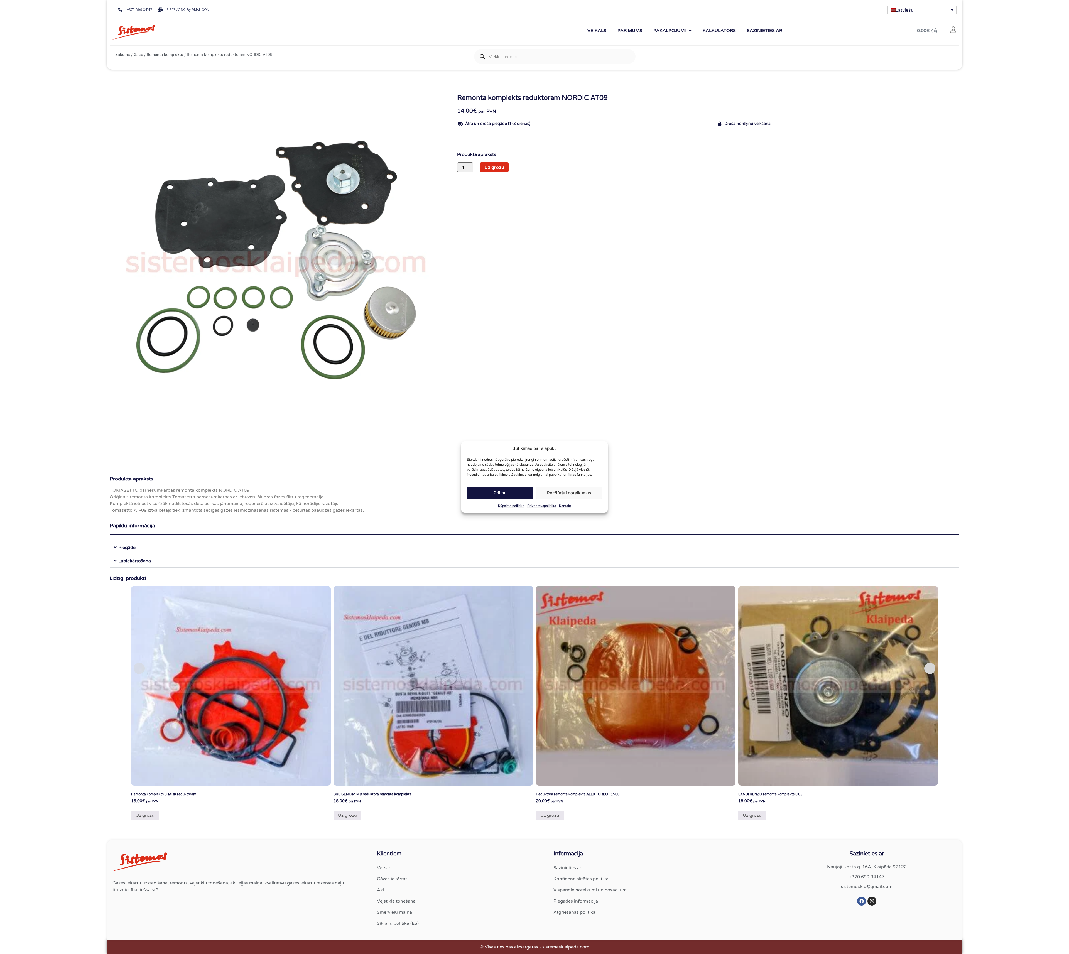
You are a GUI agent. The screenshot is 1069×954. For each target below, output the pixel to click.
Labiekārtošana (134, 561)
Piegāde (127, 547)
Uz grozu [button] (145, 815)
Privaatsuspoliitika (541, 506)
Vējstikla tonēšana (396, 901)
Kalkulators (719, 30)
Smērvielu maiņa (394, 912)
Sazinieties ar (764, 30)
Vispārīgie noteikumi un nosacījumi (590, 890)
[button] (534, 547)
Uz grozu (494, 167)
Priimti (500, 493)
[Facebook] (861, 901)
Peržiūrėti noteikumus (569, 493)
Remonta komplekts (165, 54)
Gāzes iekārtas (392, 879)
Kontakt (565, 506)
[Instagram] (871, 901)
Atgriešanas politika (574, 912)
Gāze (138, 54)
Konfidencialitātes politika (581, 879)
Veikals (596, 30)
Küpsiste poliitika (511, 506)
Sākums (122, 54)
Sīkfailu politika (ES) (398, 923)
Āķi (380, 890)
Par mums (629, 30)
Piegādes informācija (575, 901)
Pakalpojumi (669, 30)
